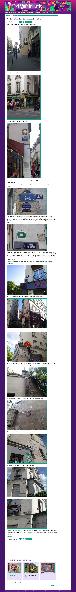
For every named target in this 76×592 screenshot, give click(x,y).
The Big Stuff (29, 12)
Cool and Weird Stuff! (10, 12)
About (46, 590)
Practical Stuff (21, 12)
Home (41, 590)
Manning (9, 536)
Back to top (54, 585)
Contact (51, 590)
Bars (47, 12)
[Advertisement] (15, 551)
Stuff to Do (52, 12)
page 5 (25, 218)
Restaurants (37, 12)
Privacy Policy (57, 590)
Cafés (43, 12)
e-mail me (29, 532)
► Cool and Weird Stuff (11, 15)
